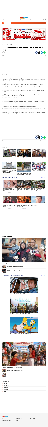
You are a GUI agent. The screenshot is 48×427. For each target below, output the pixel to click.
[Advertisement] (24, 8)
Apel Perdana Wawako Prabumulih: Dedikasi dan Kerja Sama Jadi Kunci (24, 174)
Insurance (6, 389)
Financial (6, 387)
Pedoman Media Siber (6, 420)
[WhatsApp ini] (44, 52)
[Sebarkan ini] (36, 52)
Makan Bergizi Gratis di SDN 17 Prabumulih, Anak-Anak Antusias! (38, 170)
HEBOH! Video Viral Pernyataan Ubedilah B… (15, 270)
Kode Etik (4, 418)
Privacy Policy (19, 418)
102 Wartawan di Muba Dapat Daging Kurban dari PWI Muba (12, 141)
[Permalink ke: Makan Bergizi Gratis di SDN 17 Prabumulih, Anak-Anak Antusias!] (39, 165)
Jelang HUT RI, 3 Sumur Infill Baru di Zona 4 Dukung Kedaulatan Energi (39, 158)
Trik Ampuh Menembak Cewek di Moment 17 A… (12, 367)
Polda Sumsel (7, 385)
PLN (5, 391)
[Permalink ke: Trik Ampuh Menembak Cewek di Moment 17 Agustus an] (24, 354)
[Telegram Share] (42, 52)
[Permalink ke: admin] (3, 52)
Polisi (5, 383)
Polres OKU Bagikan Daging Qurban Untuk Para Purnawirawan (37, 142)
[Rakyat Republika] (24, 17)
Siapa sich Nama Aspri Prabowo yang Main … (15, 375)
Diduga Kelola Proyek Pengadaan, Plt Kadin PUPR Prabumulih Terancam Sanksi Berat (9, 171)
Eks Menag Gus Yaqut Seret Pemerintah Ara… (11, 263)
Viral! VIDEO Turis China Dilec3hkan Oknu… (15, 370)
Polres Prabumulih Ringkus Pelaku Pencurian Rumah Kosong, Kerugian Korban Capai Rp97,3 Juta (24, 158)
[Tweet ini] (39, 52)
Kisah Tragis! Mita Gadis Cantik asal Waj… (15, 266)
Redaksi (17, 420)
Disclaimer (32, 418)
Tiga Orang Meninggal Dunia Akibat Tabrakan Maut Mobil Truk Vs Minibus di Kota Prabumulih (8, 158)
